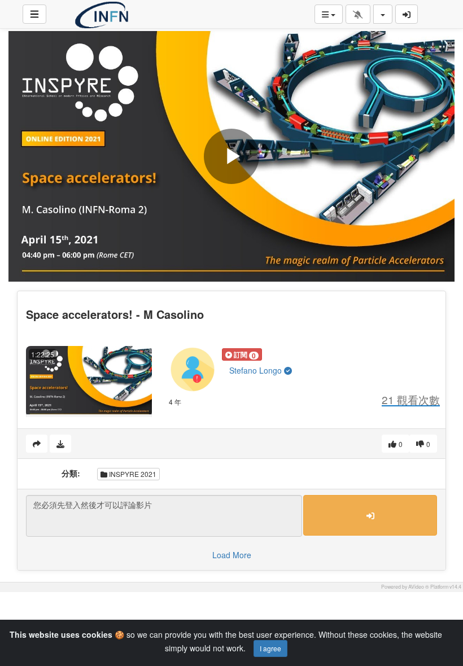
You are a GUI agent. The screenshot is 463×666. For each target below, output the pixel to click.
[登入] (406, 14)
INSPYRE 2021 (131, 474)
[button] (242, 354)
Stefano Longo (256, 370)
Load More (231, 554)
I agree (270, 648)
